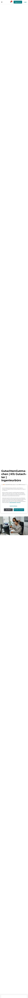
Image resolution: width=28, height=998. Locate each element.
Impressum (19, 502)
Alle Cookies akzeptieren (18, 509)
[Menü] (2, 2)
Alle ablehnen (8, 509)
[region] (14, 499)
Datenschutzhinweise (13, 502)
